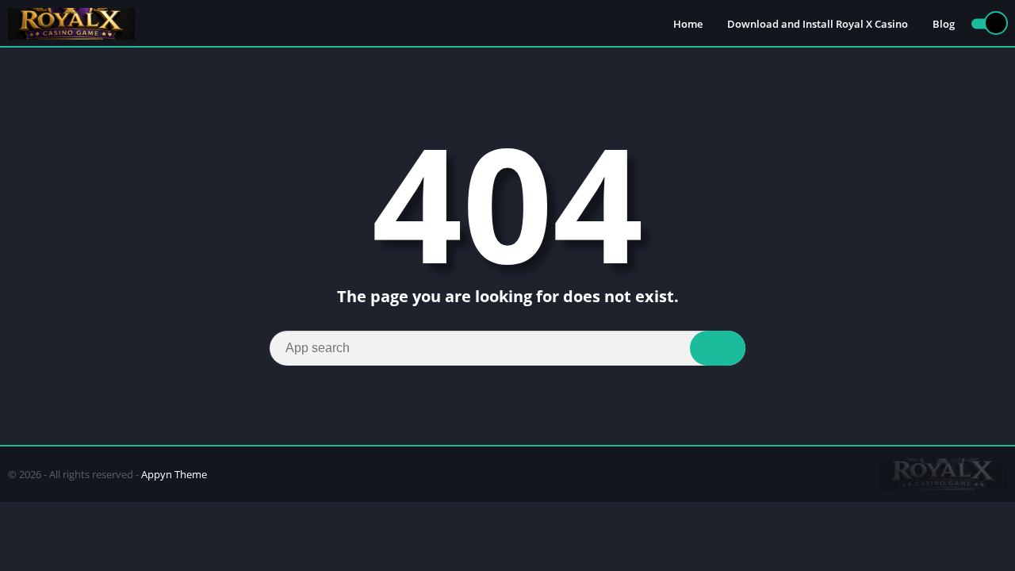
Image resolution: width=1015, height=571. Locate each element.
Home (688, 24)
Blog (944, 24)
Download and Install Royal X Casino (817, 24)
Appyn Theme (174, 474)
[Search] (717, 348)
